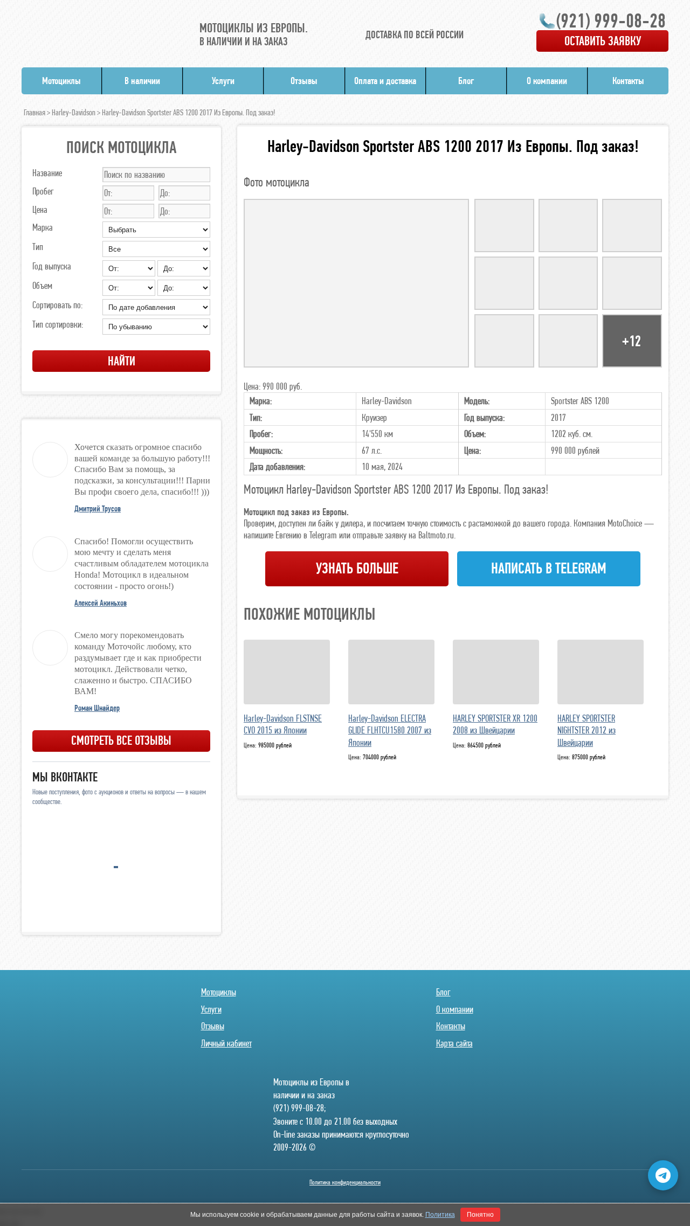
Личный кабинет (226, 1043)
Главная (34, 112)
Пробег (43, 191)
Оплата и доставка (385, 80)
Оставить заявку (602, 40)
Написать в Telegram (548, 568)
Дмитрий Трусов (97, 508)
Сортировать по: (57, 304)
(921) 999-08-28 (611, 20)
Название (47, 172)
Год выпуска (51, 266)
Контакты (628, 80)
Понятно (480, 1214)
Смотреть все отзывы (121, 740)
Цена (39, 209)
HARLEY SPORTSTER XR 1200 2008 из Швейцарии (495, 724)
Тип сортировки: (57, 324)
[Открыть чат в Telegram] (663, 1175)
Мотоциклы (61, 80)
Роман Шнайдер (97, 708)
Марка (42, 227)
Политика (440, 1214)
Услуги (223, 80)
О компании (547, 80)
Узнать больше (357, 568)
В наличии (142, 80)
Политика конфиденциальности (345, 1182)
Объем (42, 285)
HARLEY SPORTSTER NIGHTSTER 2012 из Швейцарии (586, 730)
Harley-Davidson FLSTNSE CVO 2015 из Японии (283, 724)
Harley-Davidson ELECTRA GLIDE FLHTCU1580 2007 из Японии (389, 730)
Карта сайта (454, 1043)
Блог (466, 80)
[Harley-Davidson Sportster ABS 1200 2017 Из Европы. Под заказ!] (356, 283)
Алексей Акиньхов (100, 603)
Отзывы (304, 80)
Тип (37, 246)
